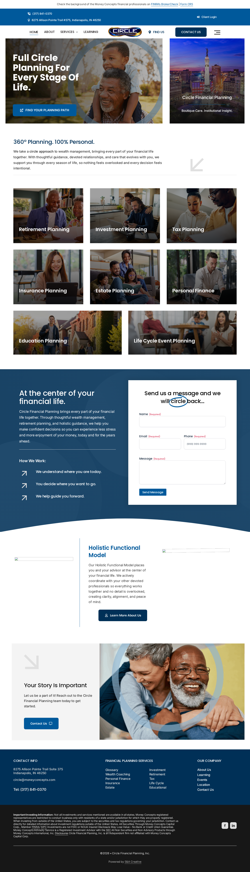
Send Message (152, 492)
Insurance (112, 783)
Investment (157, 770)
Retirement (157, 774)
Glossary (111, 770)
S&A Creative (133, 861)
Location (203, 785)
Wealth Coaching (117, 774)
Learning (203, 775)
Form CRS (186, 4)
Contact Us (205, 789)
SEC (108, 830)
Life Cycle (156, 783)
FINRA (35, 826)
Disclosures (61, 833)
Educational (157, 787)
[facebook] (225, 825)
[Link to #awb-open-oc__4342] (217, 32)
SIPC (43, 826)
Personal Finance (117, 779)
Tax (152, 779)
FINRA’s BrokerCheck (164, 4)
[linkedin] (233, 825)
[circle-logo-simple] (125, 29)
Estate (110, 787)
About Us (204, 770)
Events (202, 780)
